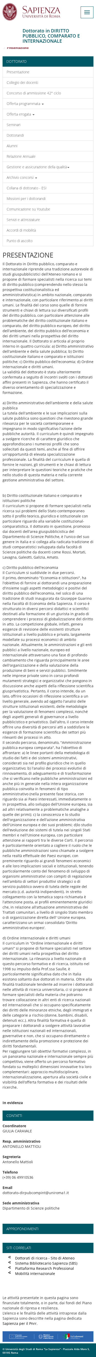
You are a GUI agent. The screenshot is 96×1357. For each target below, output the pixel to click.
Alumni (12, 145)
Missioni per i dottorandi (26, 198)
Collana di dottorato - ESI (27, 188)
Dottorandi (15, 135)
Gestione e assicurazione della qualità (37, 166)
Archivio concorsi (21, 177)
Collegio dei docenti (22, 82)
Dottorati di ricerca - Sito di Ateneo (44, 1258)
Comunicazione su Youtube (28, 209)
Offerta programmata (24, 103)
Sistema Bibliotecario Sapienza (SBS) (46, 1263)
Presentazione (18, 71)
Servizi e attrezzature (23, 219)
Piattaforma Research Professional (44, 1268)
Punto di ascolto (20, 240)
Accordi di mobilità (21, 230)
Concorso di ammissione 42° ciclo (34, 93)
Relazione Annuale (21, 156)
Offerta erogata (19, 114)
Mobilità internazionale (35, 1273)
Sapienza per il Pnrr (20, 1323)
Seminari (13, 124)
